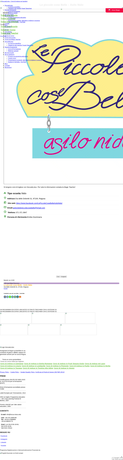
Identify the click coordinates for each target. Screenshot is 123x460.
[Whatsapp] (10, 297)
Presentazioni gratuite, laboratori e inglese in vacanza (24, 20)
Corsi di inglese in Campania (11, 364)
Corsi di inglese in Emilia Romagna (38, 364)
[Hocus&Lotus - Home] (13, 1)
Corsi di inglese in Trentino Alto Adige (38, 368)
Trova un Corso (8, 18)
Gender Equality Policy (27, 372)
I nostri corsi (12, 58)
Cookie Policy (14, 372)
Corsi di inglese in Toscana (11, 368)
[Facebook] (5, 297)
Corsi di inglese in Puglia (79, 366)
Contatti (7, 23)
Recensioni (8, 67)
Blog (6, 25)
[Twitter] (7, 297)
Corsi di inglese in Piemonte (57, 366)
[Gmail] (20, 297)
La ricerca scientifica (14, 7)
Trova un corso (9, 36)
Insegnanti (63, 276)
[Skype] (15, 297)
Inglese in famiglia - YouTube (17, 62)
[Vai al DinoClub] (61, 9)
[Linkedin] (17, 297)
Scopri (6, 288)
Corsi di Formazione (14, 11)
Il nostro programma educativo (17, 17)
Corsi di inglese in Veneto (64, 368)
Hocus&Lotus (9, 5)
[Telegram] (12, 297)
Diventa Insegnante (10, 10)
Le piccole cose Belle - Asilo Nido (18, 285)
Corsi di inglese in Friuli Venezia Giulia (68, 364)
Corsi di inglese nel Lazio (95, 364)
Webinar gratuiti (12, 13)
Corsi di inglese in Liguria (10, 366)
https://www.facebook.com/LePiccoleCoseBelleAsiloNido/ (39, 203)
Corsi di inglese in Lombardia (33, 366)
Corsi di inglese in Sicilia (100, 366)
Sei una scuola (9, 53)
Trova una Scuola (9, 15)
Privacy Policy (4, 372)
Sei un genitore (9, 54)
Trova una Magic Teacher (12, 39)
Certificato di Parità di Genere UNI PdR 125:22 (49, 372)
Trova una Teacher (9, 22)
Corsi (58, 276)
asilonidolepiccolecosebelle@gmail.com (29, 208)
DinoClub (3, 36)
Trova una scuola (10, 38)
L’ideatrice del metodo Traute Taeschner (20, 8)
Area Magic (8, 32)
